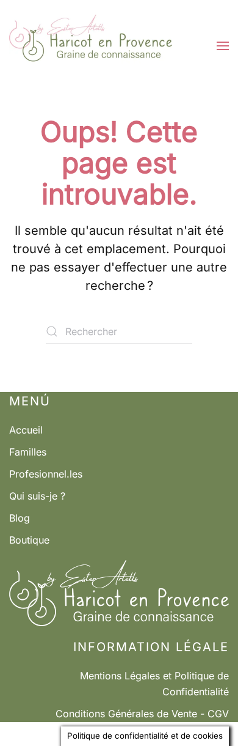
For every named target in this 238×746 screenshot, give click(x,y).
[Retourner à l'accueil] (90, 46)
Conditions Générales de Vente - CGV (142, 713)
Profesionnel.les (45, 474)
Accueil (26, 430)
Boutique (29, 540)
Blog (19, 518)
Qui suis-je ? (37, 496)
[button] (223, 46)
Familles (27, 452)
